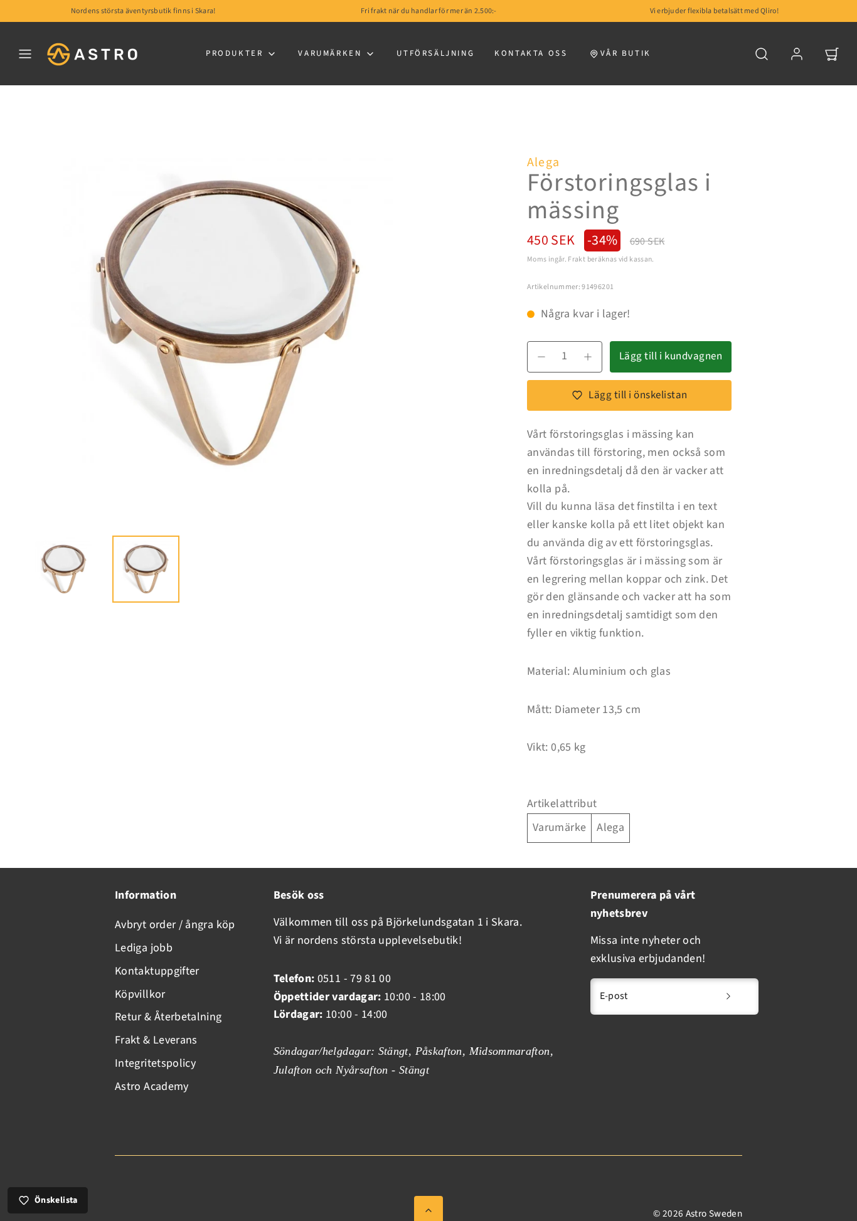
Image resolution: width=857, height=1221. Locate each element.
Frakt (576, 259)
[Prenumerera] (728, 996)
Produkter (234, 53)
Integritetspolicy (155, 1063)
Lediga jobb (144, 948)
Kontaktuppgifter (157, 971)
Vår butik (625, 53)
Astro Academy (152, 1086)
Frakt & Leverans (156, 1040)
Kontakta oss (530, 53)
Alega (543, 162)
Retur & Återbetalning (168, 1017)
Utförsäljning (435, 53)
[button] (25, 54)
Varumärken (329, 53)
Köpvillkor (140, 994)
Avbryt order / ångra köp (175, 925)
